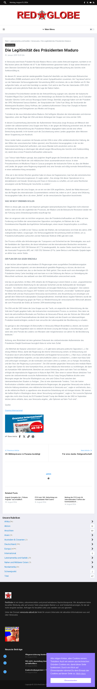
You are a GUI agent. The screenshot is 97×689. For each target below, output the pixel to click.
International (10, 553)
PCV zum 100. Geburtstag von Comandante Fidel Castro (46, 498)
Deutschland (10, 544)
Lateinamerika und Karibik (20, 41)
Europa (7, 548)
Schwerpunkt (10, 571)
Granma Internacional (14, 410)
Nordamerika (10, 567)
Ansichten (9, 530)
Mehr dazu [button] (81, 673)
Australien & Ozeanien (14, 539)
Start (7, 41)
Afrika (7, 521)
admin (48, 474)
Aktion (7, 526)
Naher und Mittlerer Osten (16, 562)
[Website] (48, 478)
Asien (6, 535)
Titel (6, 576)
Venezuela (35, 41)
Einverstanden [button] (71, 680)
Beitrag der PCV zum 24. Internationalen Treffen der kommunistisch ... (75, 499)
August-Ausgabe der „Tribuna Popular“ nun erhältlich (16, 498)
